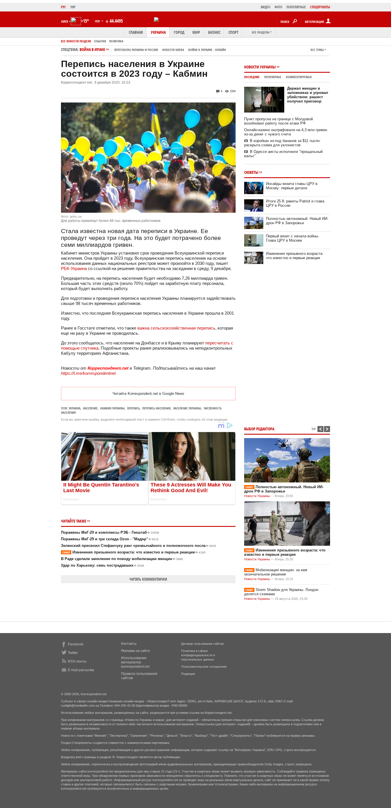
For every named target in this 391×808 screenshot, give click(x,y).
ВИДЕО (265, 7)
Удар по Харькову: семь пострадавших (102, 565)
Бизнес (214, 32)
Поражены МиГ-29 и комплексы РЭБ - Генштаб (110, 532)
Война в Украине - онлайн (207, 50)
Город (179, 32)
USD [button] (98, 21)
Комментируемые (299, 77)
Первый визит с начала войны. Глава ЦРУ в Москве (292, 238)
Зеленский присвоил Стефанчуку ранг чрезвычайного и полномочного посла (138, 545)
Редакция (188, 673)
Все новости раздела (76, 41)
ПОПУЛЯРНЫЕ (296, 7)
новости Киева (173, 50)
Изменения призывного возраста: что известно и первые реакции (134, 552)
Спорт (233, 32)
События (100, 41)
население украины (187, 408)
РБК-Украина (74, 268)
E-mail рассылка (81, 670)
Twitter (73, 653)
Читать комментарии (148, 579)
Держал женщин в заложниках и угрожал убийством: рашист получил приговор (307, 94)
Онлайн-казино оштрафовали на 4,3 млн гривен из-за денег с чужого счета (285, 132)
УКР (73, 7)
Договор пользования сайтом (202, 643)
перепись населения (156, 408)
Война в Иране (153, 49)
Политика (116, 41)
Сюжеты (251, 172)
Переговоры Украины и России (136, 50)
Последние (252, 77)
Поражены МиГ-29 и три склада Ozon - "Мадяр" (110, 539)
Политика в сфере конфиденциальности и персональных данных (198, 655)
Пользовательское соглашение (204, 666)
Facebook (75, 644)
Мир (196, 32)
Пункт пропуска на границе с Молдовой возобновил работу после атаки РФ (278, 121)
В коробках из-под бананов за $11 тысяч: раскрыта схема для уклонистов (282, 143)
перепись (133, 408)
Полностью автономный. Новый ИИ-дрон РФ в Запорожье (297, 220)
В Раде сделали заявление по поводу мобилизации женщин (122, 559)
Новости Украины (260, 67)
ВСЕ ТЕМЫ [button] (317, 50)
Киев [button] (64, 21)
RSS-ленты (77, 661)
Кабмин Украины (112, 408)
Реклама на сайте (135, 651)
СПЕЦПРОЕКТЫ (320, 7)
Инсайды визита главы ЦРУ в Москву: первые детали (291, 186)
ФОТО (278, 7)
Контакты (129, 644)
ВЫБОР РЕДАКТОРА (259, 428)
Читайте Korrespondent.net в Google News (148, 393)
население (90, 408)
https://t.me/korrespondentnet (88, 373)
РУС (63, 7)
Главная (136, 32)
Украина (158, 32)
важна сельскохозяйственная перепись (176, 328)
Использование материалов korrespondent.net (135, 662)
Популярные (272, 77)
